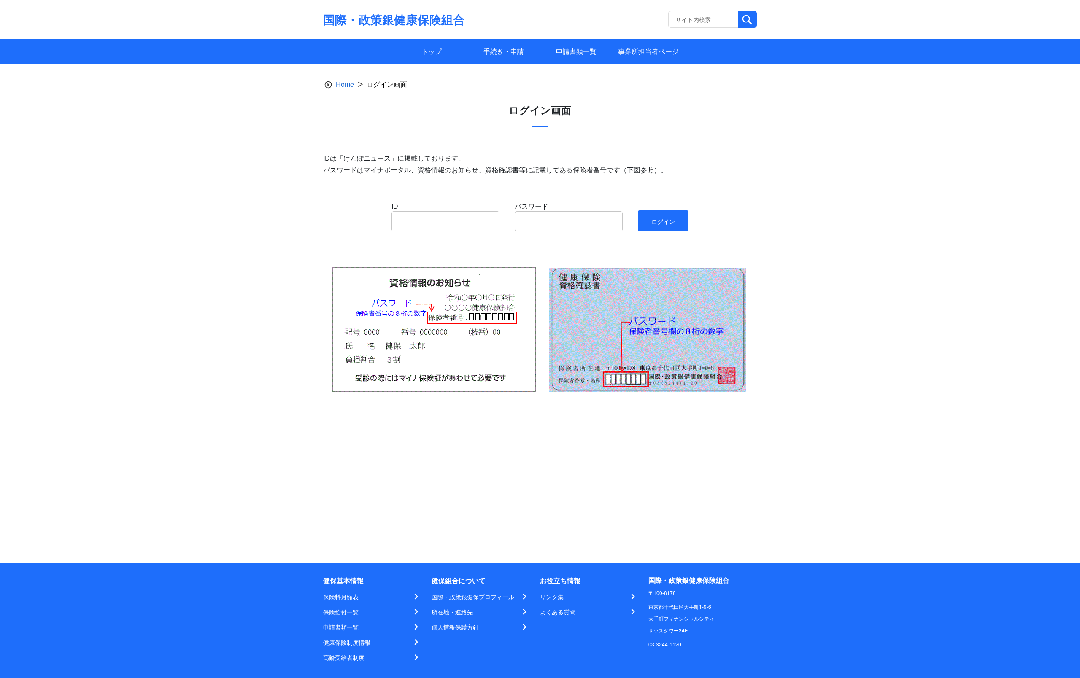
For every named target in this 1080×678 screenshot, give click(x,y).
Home (345, 84)
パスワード (531, 206)
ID (395, 206)
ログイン (663, 221)
